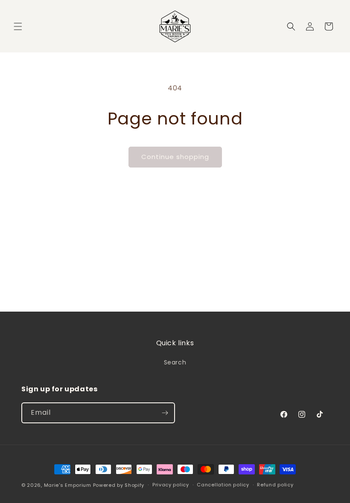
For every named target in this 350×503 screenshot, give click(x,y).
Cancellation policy (223, 484)
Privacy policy (170, 484)
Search (175, 362)
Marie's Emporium (67, 485)
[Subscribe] (164, 412)
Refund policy (275, 484)
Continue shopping (175, 156)
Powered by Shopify (119, 485)
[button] (18, 26)
